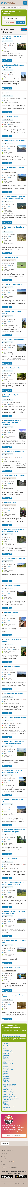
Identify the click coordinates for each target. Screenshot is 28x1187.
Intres (5, 1061)
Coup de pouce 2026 (6, 1162)
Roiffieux (5, 1079)
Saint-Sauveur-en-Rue (9, 1096)
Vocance (5, 1109)
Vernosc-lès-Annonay (8, 1106)
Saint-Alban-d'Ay (7, 1083)
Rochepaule (6, 1078)
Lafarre (5, 1065)
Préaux (5, 1075)
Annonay (5, 1043)
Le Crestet (6, 1068)
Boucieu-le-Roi (7, 1047)
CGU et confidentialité (7, 1150)
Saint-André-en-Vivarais (9, 1084)
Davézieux (6, 1053)
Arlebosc (5, 1045)
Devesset (5, 1056)
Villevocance (6, 1107)
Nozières (5, 1071)
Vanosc (5, 1102)
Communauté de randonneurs (9, 1167)
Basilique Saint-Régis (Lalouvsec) (11, 1035)
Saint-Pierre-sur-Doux (9, 1093)
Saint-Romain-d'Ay (8, 1094)
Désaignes (6, 1055)
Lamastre (5, 1066)
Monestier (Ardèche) (8, 1070)
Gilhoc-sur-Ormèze (8, 1060)
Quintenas (6, 1076)
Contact (3, 1164)
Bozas (4, 1048)
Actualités (3, 1159)
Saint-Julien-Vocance (8, 1091)
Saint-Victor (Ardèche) (9, 1099)
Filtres (9, 22)
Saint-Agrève (6, 1081)
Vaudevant (6, 1104)
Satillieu (5, 1101)
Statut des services (9, 1184)
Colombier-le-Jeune (8, 1050)
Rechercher (21, 22)
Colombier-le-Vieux (8, 1052)
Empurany (6, 1058)
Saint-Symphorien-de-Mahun (11, 1098)
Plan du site (4, 1153)
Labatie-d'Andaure (8, 1063)
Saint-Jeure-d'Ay (7, 1089)
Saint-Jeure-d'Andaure (9, 1088)
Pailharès (5, 1073)
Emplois (3, 1156)
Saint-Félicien (6, 1086)
